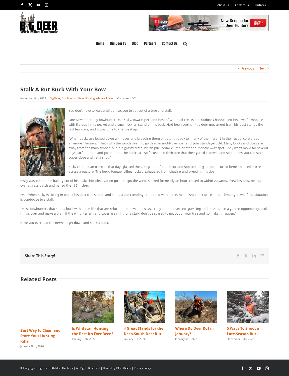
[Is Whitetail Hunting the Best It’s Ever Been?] (93, 293)
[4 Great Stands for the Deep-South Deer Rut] (144, 293)
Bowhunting (69, 98)
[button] (185, 44)
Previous (247, 68)
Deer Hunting (86, 98)
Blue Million (123, 368)
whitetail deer (104, 98)
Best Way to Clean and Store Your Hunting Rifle (40, 336)
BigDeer (55, 98)
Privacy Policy (142, 368)
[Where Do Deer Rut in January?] (196, 293)
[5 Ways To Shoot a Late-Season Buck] (248, 293)
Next (262, 68)
